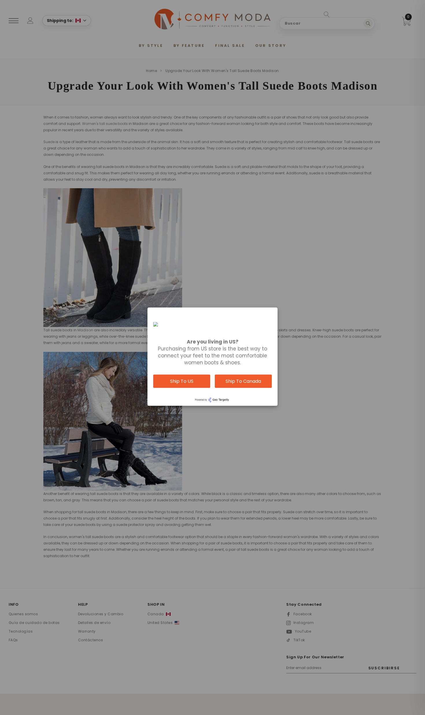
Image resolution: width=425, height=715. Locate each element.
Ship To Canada (243, 381)
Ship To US (181, 381)
